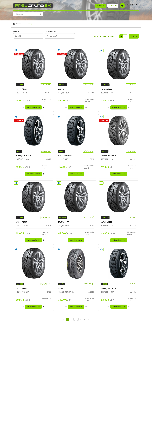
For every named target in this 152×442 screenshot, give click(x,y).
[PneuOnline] (33, 5)
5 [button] (84, 319)
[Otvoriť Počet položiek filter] (73, 36)
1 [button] (67, 319)
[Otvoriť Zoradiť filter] (41, 36)
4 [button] (80, 319)
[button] (63, 319)
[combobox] (28, 36)
